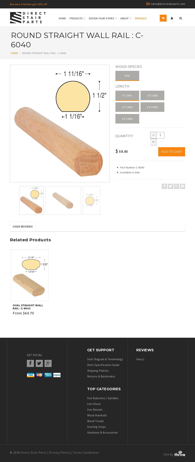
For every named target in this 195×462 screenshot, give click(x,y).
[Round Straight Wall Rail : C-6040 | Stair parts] (59, 123)
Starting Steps (96, 427)
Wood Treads (95, 421)
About (124, 18)
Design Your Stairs (101, 18)
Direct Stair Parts (34, 452)
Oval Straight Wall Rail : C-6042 (28, 307)
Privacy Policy (59, 452)
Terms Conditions (86, 452)
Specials (141, 18)
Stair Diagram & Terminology (105, 359)
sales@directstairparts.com (168, 3)
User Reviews (23, 226)
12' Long (127, 107)
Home (62, 18)
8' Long (127, 95)
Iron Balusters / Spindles (103, 398)
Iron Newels (95, 409)
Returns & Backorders (101, 376)
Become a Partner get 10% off (28, 4)
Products (76, 18)
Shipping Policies (98, 370)
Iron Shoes (94, 404)
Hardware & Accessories (102, 432)
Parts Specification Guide (103, 365)
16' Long (127, 118)
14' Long (152, 107)
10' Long (152, 95)
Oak (127, 75)
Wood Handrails (97, 415)
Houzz (140, 359)
